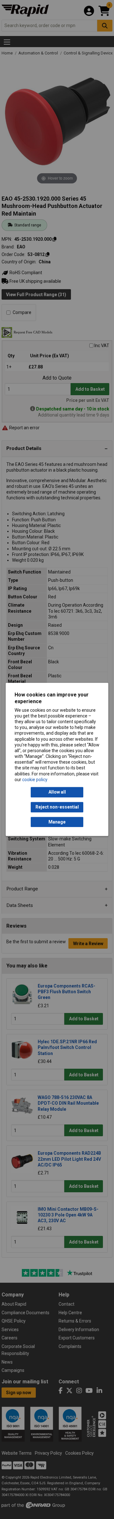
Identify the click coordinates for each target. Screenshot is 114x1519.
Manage (57, 821)
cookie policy (35, 779)
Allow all (57, 792)
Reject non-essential (57, 807)
